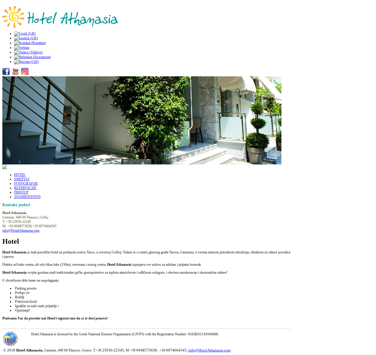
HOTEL (20, 175)
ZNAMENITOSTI (27, 197)
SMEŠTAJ (21, 179)
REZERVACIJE (25, 188)
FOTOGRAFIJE (26, 183)
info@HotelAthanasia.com (20, 230)
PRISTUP (21, 192)
